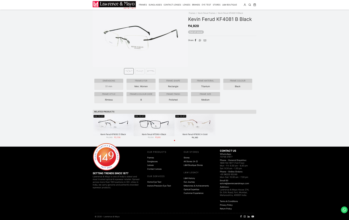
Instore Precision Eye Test (159, 186)
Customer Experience (193, 193)
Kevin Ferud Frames (206, 13)
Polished (173, 99)
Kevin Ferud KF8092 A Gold (195, 134)
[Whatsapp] (200, 40)
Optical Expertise (191, 189)
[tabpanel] (113, 126)
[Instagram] (244, 216)
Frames (143, 5)
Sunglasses (155, 5)
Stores (216, 5)
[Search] (249, 4)
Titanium (205, 86)
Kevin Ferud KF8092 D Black (113, 134)
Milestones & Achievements (196, 186)
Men (136, 86)
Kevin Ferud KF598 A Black (154, 134)
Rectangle (173, 86)
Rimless (109, 99)
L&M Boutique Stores (193, 165)
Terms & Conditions (229, 201)
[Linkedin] (248, 216)
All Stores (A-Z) (191, 161)
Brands (196, 5)
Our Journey (189, 182)
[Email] (204, 40)
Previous (95, 42)
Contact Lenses (172, 5)
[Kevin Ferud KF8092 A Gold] (194, 125)
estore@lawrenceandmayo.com (234, 183)
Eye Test (206, 5)
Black (237, 86)
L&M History (189, 178)
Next (185, 42)
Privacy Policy (226, 205)
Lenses (186, 5)
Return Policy (226, 208)
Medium (205, 99)
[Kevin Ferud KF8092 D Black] (113, 125)
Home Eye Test (154, 182)
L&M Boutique (229, 5)
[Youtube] (252, 216)
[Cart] (254, 4)
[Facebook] (195, 40)
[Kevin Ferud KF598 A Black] (154, 125)
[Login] (244, 4)
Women (144, 86)
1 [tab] (174, 140)
